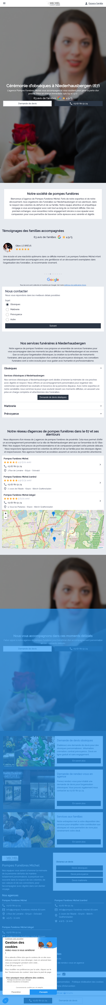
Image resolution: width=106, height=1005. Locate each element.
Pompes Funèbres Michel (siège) (19, 495)
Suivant (53, 326)
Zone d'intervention (65, 986)
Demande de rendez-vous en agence (66, 963)
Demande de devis (68, 1000)
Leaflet (100, 547)
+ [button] (5, 513)
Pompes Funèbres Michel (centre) (20, 477)
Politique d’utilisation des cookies (88, 982)
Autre (13, 319)
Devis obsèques (79, 868)
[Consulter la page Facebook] (64, 974)
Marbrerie (15, 309)
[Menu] (4, 3)
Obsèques (15, 304)
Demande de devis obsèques (53, 397)
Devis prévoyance (79, 874)
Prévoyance (16, 314)
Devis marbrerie (79, 880)
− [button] (5, 517)
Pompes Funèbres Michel (16, 458)
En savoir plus (78, 761)
